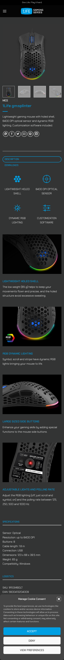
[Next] (56, 54)
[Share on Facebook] (12, 134)
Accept (32, 631)
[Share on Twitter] (18, 134)
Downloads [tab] (11, 165)
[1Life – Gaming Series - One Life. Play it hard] (32, 11)
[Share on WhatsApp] (6, 134)
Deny (32, 640)
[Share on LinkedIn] (36, 134)
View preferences (32, 650)
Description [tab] (12, 159)
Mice (5, 100)
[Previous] (8, 54)
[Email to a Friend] (24, 134)
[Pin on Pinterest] (30, 134)
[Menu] (5, 11)
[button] (59, 599)
